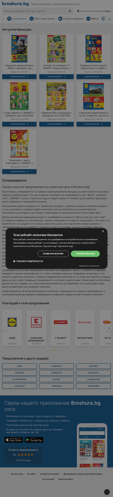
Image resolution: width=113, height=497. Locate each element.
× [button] (103, 231)
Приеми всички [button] (85, 253)
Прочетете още (65, 246)
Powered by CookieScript (89, 266)
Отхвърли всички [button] (53, 253)
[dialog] (56, 248)
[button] (28, 261)
